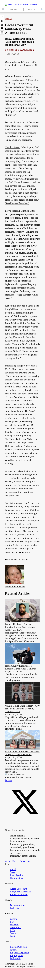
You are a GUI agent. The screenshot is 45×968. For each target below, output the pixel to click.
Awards (14, 949)
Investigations (17, 875)
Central (14, 918)
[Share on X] (2, 21)
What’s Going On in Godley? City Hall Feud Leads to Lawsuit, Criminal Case (22, 708)
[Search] (42, 9)
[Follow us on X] (25, 816)
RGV (12, 930)
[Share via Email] (2, 28)
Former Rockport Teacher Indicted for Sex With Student (20, 625)
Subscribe (31, 10)
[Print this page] (2, 32)
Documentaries (17, 905)
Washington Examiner (17, 203)
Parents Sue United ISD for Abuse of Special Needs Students (22, 753)
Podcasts (14, 908)
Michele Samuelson (21, 50)
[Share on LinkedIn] (2, 25)
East (12, 921)
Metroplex (15, 927)
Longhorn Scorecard (20, 891)
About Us (10, 861)
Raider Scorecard (19, 894)
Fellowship (15, 958)
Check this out (12, 147)
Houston (14, 924)
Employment (16, 955)
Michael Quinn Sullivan (23, 323)
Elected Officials (18, 946)
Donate (13, 10)
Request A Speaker (19, 952)
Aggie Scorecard (18, 888)
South (13, 933)
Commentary (16, 878)
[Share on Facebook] (2, 17)
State (12, 872)
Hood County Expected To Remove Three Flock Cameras (20, 667)
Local (8, 19)
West (12, 936)
